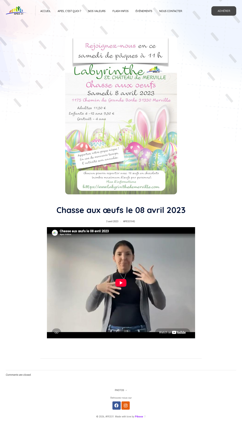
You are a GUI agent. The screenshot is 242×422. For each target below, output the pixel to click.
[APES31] (16, 10)
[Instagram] (125, 405)
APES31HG (129, 221)
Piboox (139, 416)
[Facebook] (116, 405)
